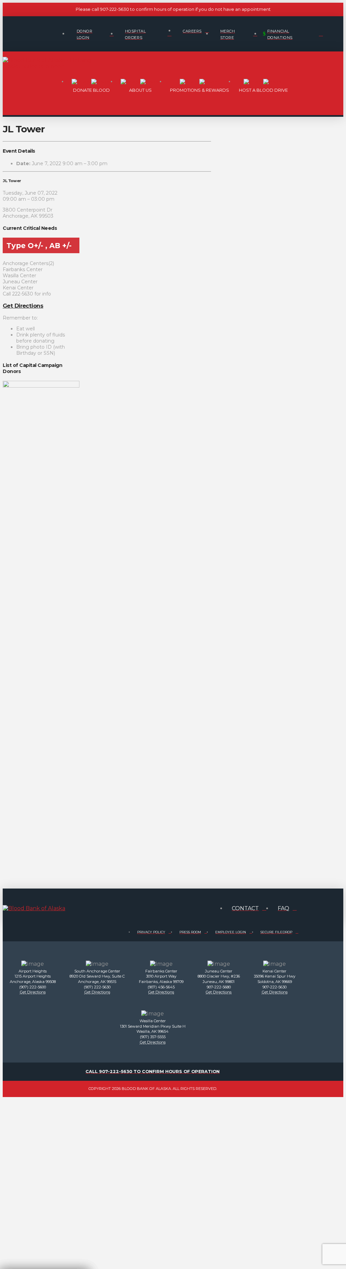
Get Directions (23, 305)
